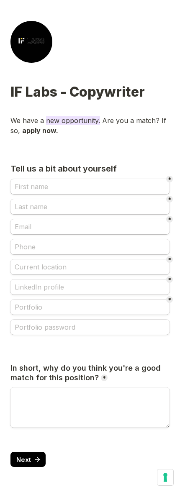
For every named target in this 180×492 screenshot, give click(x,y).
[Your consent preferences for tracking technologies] (165, 477)
